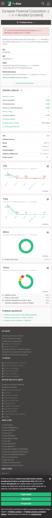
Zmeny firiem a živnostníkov (14, 414)
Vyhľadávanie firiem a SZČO (12, 336)
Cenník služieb (7, 425)
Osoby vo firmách (10, 347)
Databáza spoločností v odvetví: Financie (18, 317)
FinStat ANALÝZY (8, 446)
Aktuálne (5, 473)
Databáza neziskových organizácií (15, 355)
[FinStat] (14, 5)
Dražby (6, 417)
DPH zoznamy (7, 111)
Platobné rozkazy (8, 96)
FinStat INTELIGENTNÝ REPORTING (15, 452)
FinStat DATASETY (9, 444)
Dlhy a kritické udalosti (12, 390)
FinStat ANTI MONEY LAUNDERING (15, 449)
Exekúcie (7, 393)
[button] (43, 4)
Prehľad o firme (26, 22)
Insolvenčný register (11, 376)
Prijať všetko (26, 494)
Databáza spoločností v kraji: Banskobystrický (20, 315)
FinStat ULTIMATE (8, 430)
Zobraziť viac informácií (24, 83)
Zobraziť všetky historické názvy (14, 77)
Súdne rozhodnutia (11, 401)
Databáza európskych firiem (12, 465)
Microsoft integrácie (9, 457)
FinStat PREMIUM (8, 436)
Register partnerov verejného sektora (16, 349)
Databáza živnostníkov (12, 344)
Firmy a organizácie (11, 368)
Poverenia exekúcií (8, 119)
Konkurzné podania (9, 387)
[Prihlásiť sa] (49, 3)
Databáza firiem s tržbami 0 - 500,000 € (17, 320)
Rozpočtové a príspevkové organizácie (16, 352)
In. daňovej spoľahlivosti (10, 127)
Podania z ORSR (10, 411)
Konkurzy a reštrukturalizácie (13, 385)
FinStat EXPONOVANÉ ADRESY (14, 454)
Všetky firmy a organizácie (12, 341)
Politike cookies (15, 512)
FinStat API (6, 441)
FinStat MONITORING (10, 438)
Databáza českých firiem (11, 463)
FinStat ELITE (7, 433)
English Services (8, 460)
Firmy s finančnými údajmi (12, 338)
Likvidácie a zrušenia (12, 406)
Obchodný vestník (11, 409)
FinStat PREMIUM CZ (10, 428)
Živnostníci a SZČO (11, 371)
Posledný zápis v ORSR (10, 123)
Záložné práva (9, 403)
